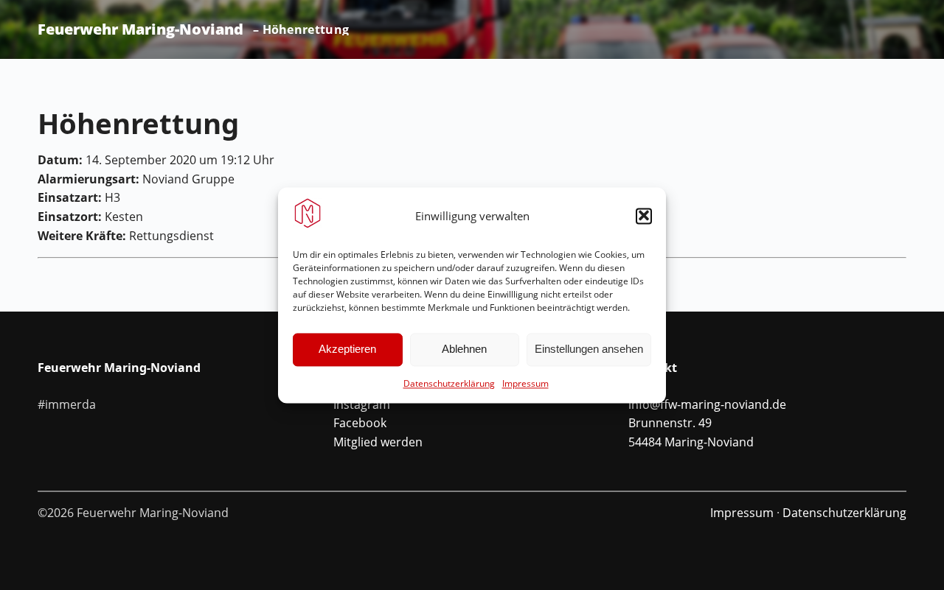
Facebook (359, 423)
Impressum (525, 383)
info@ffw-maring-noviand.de (707, 404)
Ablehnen (464, 349)
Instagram (361, 404)
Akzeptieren (347, 349)
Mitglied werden (378, 442)
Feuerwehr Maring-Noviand (140, 29)
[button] (643, 215)
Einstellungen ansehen (589, 349)
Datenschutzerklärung (449, 383)
